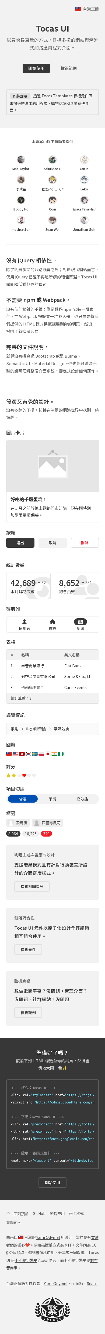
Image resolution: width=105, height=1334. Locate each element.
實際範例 (13, 1222)
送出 (20, 542)
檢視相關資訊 (32, 886)
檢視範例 (69, 68)
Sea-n (92, 1283)
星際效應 (61, 729)
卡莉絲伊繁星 (26, 1260)
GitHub (39, 1213)
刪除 (85, 542)
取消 (52, 542)
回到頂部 (21, 1213)
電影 (14, 729)
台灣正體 (90, 9)
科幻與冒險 (36, 729)
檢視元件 (28, 949)
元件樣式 (76, 1213)
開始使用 (36, 68)
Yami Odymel (48, 1237)
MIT (68, 1245)
